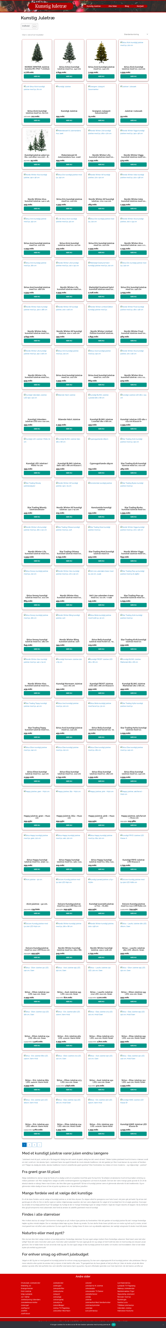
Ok (114, 1324)
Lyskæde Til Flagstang (126, 1286)
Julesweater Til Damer (94, 1291)
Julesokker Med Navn (61, 1311)
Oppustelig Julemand (125, 1294)
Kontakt (140, 6)
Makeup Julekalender (126, 1288)
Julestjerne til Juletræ (94, 1286)
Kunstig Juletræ (51, 6)
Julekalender (58, 1283)
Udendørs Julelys (124, 1308)
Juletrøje (88, 1308)
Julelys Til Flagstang (61, 1308)
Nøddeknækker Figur (125, 1291)
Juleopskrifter (58, 1288)
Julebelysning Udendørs (30, 1300)
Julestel (88, 1283)
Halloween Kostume (125, 1311)
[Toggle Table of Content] (33, 26)
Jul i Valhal (25, 1297)
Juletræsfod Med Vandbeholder (98, 1302)
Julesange (57, 1297)
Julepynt (56, 1294)
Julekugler (57, 1286)
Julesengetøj (58, 1300)
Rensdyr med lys (124, 1297)
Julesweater (90, 1288)
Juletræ (88, 1300)
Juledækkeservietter (29, 1302)
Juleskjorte (57, 1302)
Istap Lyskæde (26, 1294)
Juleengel (25, 1305)
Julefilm (24, 1311)
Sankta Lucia (122, 1302)
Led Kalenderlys (123, 1283)
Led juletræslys (91, 1311)
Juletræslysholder (92, 1305)
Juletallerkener (91, 1294)
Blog (127, 6)
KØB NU (37, 76)
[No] (163, 1324)
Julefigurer (25, 1308)
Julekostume (58, 1291)
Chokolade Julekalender (30, 1283)
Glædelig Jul (26, 1286)
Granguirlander (27, 1288)
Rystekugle (121, 1300)
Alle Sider (113, 6)
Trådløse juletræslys (125, 1305)
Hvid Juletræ (26, 1291)
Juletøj (88, 1297)
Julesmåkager (58, 1305)
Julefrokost (25, 1313)
